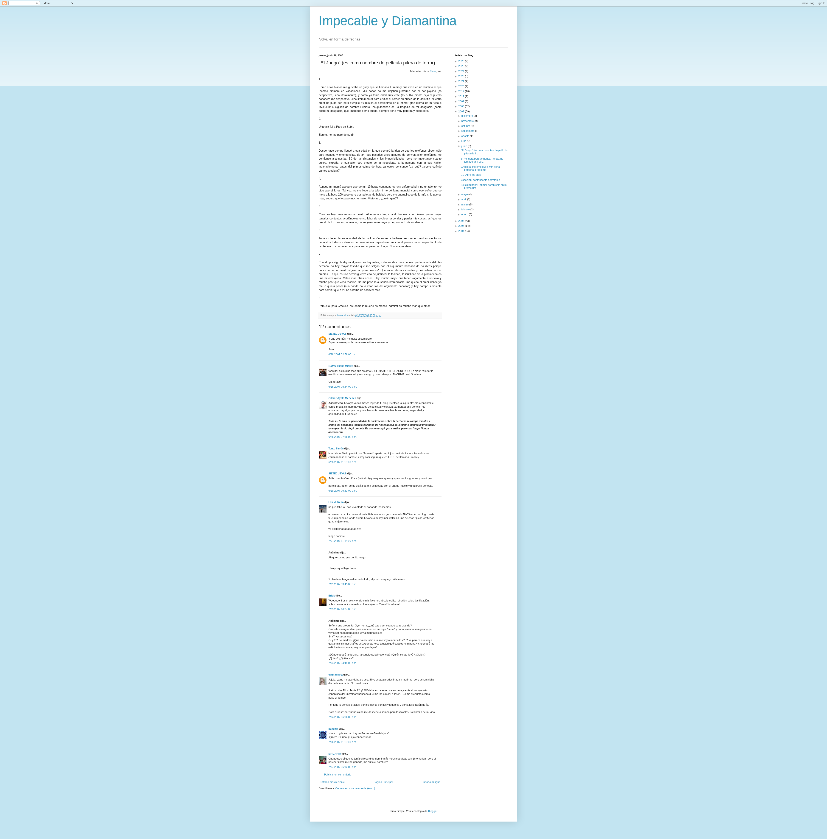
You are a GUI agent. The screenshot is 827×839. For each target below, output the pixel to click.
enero (465, 214)
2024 (461, 71)
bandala (333, 728)
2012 (461, 91)
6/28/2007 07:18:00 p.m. (342, 436)
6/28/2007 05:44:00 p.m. (342, 386)
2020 (461, 86)
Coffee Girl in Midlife (340, 366)
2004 (461, 231)
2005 (461, 225)
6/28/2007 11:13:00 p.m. (342, 462)
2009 (461, 101)
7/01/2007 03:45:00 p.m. (342, 584)
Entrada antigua (431, 782)
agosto (465, 136)
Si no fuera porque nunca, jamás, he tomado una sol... (482, 160)
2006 (461, 220)
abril (464, 199)
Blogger (432, 811)
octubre (466, 125)
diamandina (335, 674)
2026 (461, 61)
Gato (433, 71)
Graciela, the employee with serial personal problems (481, 168)
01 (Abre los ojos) (471, 174)
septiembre (468, 130)
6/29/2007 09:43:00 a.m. (342, 490)
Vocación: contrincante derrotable (480, 180)
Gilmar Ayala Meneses (342, 398)
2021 (461, 81)
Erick (331, 595)
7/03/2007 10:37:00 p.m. (342, 609)
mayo (464, 194)
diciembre (467, 115)
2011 (461, 96)
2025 (461, 66)
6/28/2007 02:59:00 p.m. (342, 354)
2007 (461, 111)
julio (464, 141)
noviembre (467, 121)
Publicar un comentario (337, 774)
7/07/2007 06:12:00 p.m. (342, 767)
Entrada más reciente (332, 782)
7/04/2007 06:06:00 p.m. (342, 717)
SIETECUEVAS (337, 333)
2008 (461, 106)
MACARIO (334, 753)
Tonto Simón (336, 448)
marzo (465, 204)
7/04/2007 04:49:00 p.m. (342, 663)
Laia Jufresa (336, 502)
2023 (461, 76)
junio (464, 146)
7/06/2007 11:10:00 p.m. (342, 742)
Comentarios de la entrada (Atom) (355, 788)
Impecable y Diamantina (388, 21)
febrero (465, 209)
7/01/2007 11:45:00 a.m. (342, 540)
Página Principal (383, 782)
